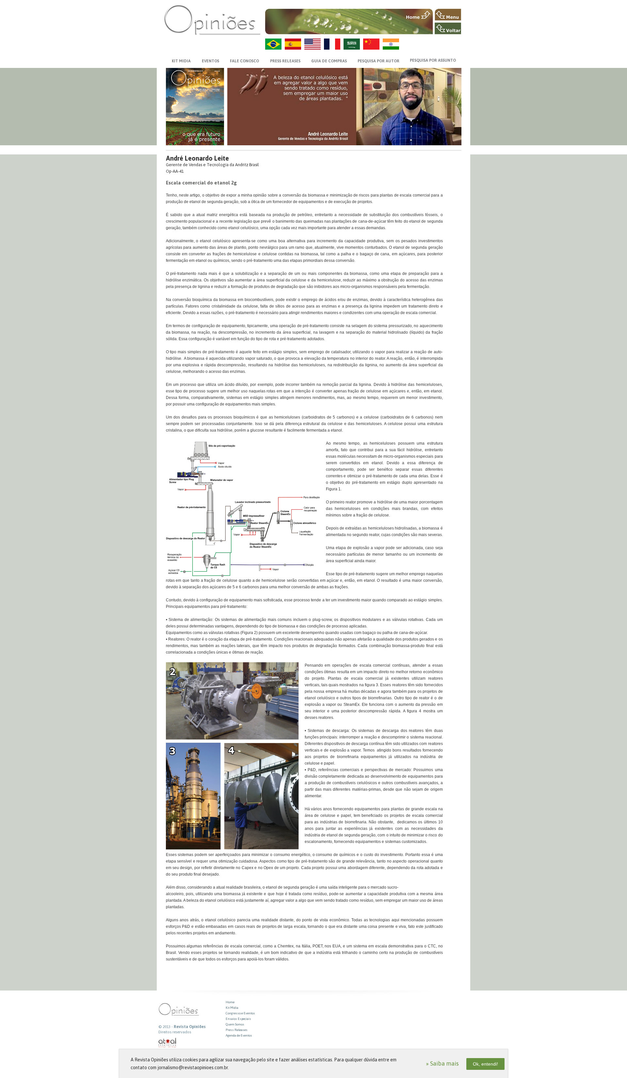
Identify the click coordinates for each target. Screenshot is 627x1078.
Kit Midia (232, 1007)
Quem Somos (235, 1024)
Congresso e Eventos (240, 1013)
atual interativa (167, 1043)
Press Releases (237, 1030)
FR (332, 44)
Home (230, 1002)
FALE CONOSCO (244, 61)
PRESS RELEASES (285, 61)
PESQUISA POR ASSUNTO (433, 60)
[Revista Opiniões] (212, 20)
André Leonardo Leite (197, 158)
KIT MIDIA (181, 61)
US (312, 44)
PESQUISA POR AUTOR (378, 61)
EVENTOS (210, 61)
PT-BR (273, 44)
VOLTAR (448, 28)
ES (293, 44)
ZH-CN (371, 44)
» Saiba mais (442, 1063)
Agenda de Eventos (239, 1035)
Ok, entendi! (485, 1064)
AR (352, 44)
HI (391, 44)
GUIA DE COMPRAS (329, 61)
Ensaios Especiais (238, 1019)
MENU (448, 15)
